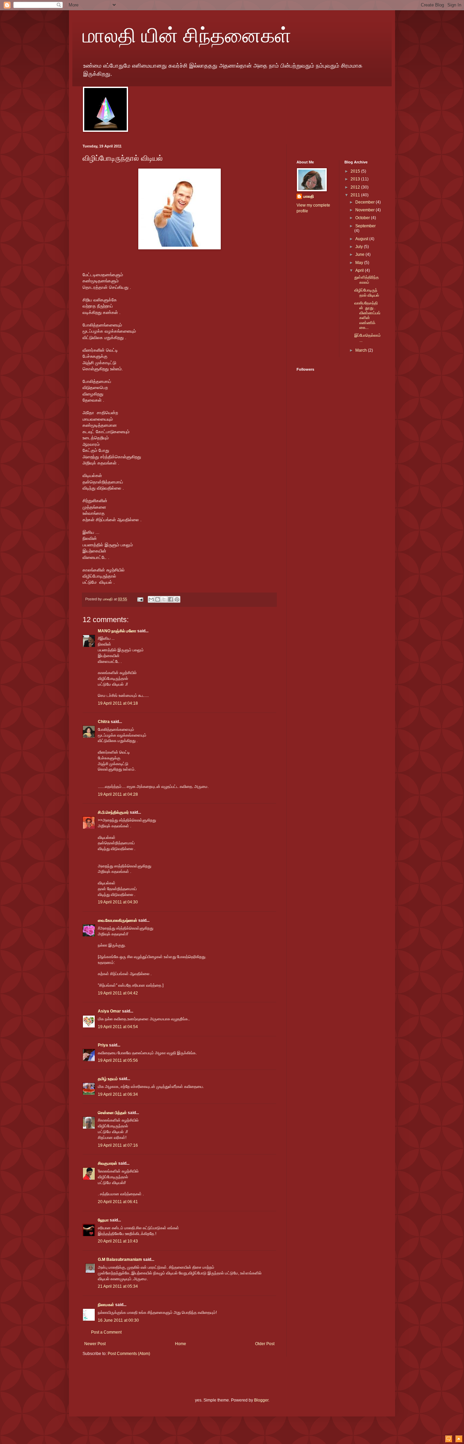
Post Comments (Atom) (129, 1353)
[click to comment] (448, 1440)
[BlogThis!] (157, 599)
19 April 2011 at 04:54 (118, 1026)
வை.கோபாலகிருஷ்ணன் (117, 920)
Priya (103, 1045)
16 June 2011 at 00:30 (118, 1320)
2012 (356, 187)
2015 (356, 171)
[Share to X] (164, 599)
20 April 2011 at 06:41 (118, 1201)
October (363, 217)
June (360, 254)
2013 (356, 179)
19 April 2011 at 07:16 (118, 1145)
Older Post (264, 1343)
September (365, 226)
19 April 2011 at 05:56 (118, 1060)
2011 (356, 195)
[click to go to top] (459, 1440)
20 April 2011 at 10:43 (118, 1241)
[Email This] (151, 599)
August (362, 238)
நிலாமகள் (106, 1304)
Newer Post (95, 1343)
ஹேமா (103, 1220)
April (360, 270)
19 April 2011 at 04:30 (118, 902)
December (365, 202)
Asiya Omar (109, 1011)
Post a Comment (106, 1332)
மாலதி (308, 196)
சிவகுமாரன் (107, 1163)
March (361, 350)
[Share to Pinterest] (177, 599)
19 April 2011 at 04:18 (118, 703)
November (365, 210)
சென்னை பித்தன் (112, 1112)
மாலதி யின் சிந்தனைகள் (187, 34)
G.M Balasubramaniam (120, 1259)
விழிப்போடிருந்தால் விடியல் (366, 292)
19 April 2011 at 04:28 (118, 794)
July (359, 246)
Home (180, 1343)
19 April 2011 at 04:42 (118, 993)
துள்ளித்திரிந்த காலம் (366, 279)
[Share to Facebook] (170, 599)
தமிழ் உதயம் (108, 1078)
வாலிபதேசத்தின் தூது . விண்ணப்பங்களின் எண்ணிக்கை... (367, 315)
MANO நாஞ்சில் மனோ (117, 631)
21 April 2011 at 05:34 (118, 1286)
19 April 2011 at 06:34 (118, 1094)
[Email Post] (140, 599)
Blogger (261, 1400)
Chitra (104, 721)
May (359, 262)
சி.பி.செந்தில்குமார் (113, 812)
